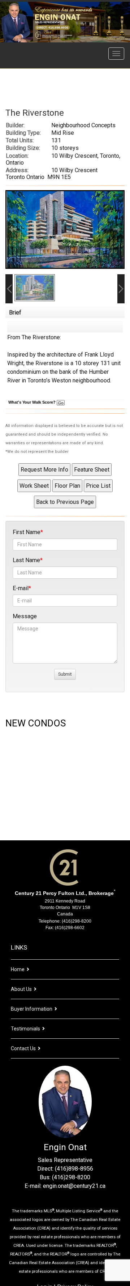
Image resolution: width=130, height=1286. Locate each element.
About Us (21, 989)
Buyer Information (31, 1009)
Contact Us (23, 1048)
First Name (26, 532)
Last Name (26, 560)
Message (25, 616)
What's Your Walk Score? (32, 402)
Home (18, 969)
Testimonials (25, 1029)
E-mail (21, 588)
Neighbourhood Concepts (83, 125)
